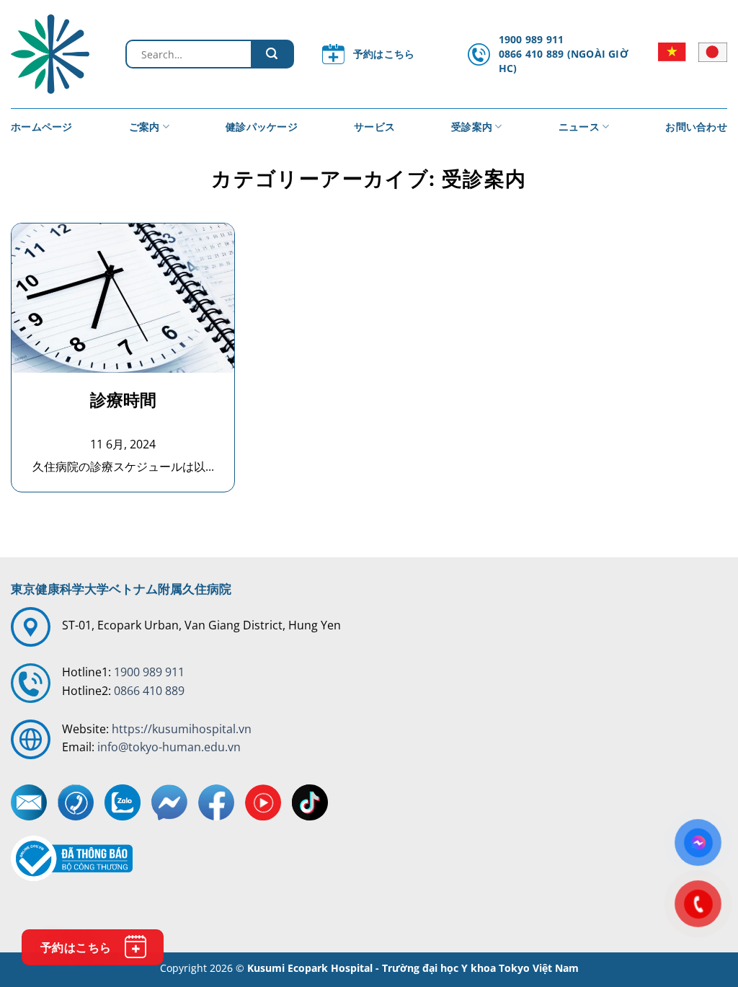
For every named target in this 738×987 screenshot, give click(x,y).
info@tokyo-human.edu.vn (169, 747)
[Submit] (272, 54)
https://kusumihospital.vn (182, 729)
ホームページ (42, 126)
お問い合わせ (696, 126)
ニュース (579, 126)
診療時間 (123, 400)
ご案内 (144, 126)
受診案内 (471, 126)
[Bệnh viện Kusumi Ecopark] (57, 54)
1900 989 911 (149, 672)
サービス (374, 126)
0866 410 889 (149, 691)
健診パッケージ (262, 126)
